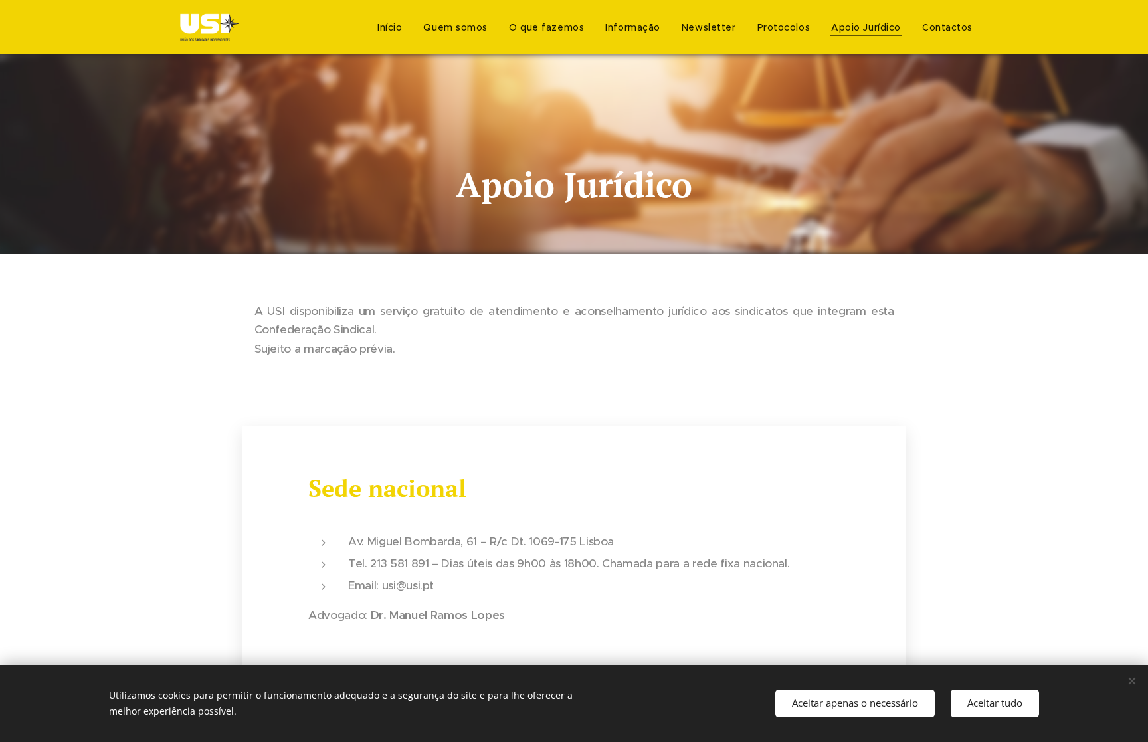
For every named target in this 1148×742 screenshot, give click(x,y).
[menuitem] (393, 27)
